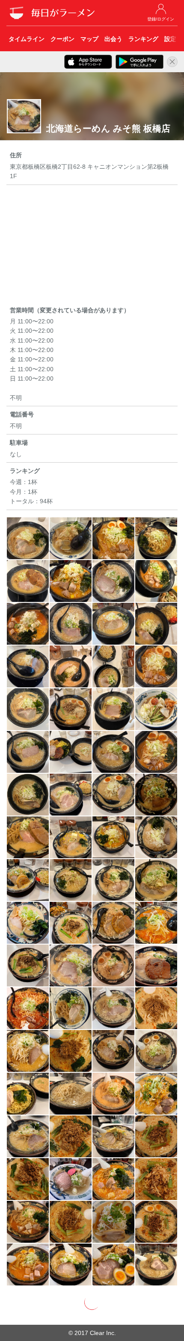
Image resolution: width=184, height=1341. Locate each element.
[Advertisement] (92, 247)
